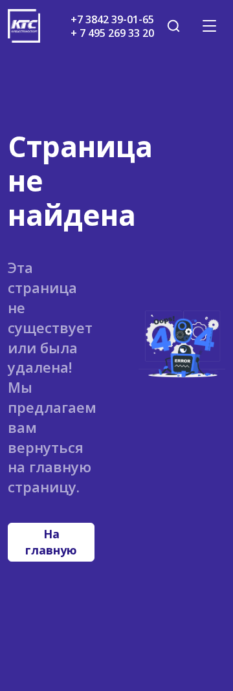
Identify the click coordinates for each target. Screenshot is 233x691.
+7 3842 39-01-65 (112, 19)
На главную (51, 542)
